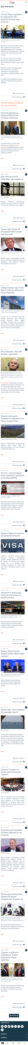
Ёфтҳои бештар (14, 1015)
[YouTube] (13, 1043)
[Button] (19, 93)
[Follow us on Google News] (2, 1026)
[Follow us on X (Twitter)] (15, 1026)
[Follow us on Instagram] (12, 1026)
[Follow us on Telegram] (18, 1026)
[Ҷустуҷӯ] (24, 1043)
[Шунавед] (7, 1043)
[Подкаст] (2, 1029)
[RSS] (22, 1026)
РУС (19, 1043)
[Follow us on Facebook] (5, 1026)
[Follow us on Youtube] (9, 1026)
